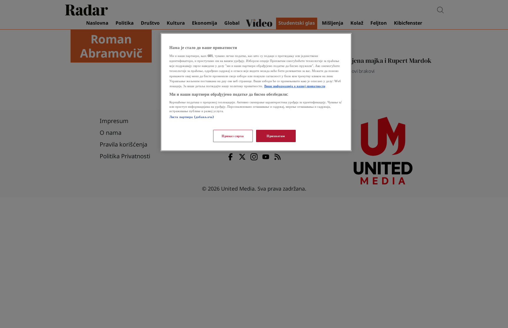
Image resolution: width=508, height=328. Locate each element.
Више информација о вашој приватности (294, 86)
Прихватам (276, 136)
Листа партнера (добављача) (191, 117)
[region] (256, 92)
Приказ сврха (233, 136)
